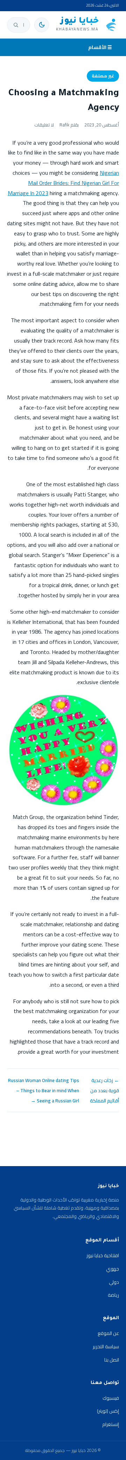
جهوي (112, 1268)
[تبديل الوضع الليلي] (41, 25)
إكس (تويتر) (108, 1411)
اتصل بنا (111, 1359)
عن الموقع (108, 1333)
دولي (114, 1282)
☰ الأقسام (100, 47)
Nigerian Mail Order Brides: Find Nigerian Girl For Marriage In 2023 (63, 182)
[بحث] (16, 25)
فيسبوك (111, 1398)
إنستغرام (110, 1424)
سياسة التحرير (106, 1346)
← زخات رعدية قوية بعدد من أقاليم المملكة (104, 1090)
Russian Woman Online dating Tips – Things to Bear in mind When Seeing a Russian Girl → (43, 1090)
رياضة (113, 1295)
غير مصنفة (103, 76)
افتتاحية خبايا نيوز (102, 1255)
